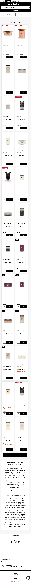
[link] (15, 10)
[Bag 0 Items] (29, 4)
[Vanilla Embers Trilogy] (8, 327)
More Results (15, 455)
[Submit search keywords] (27, 4)
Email (2, 562)
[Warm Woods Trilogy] (8, 220)
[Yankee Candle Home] (2, 1)
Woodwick (3, 548)
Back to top (15, 535)
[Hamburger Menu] (2, 4)
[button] (28, 578)
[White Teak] (22, 113)
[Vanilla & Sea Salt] (22, 434)
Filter (7, 14)
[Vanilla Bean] (22, 363)
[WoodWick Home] (8, 1)
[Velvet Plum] (22, 256)
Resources (3, 552)
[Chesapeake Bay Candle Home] (15, 1)
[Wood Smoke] (8, 77)
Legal (2, 555)
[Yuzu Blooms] (8, 42)
